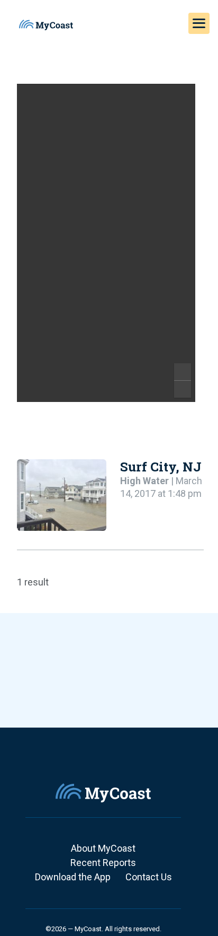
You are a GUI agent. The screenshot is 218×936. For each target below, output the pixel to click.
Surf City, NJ (161, 466)
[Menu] (199, 23)
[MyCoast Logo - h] (46, 25)
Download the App (73, 876)
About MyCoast (103, 848)
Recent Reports (103, 862)
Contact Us (148, 876)
